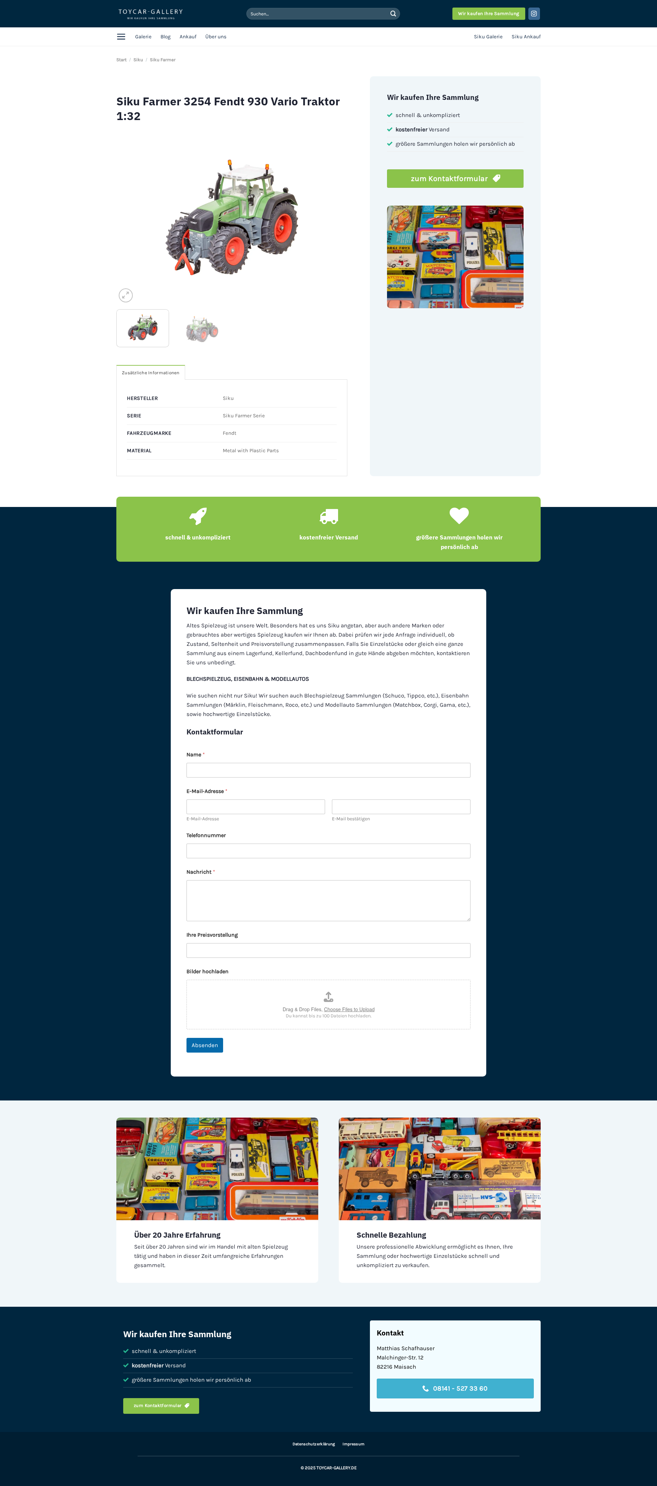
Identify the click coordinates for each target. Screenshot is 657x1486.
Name (195, 754)
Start (121, 59)
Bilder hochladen (207, 971)
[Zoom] (126, 295)
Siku (138, 59)
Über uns (216, 37)
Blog (165, 37)
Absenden (205, 1045)
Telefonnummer (206, 835)
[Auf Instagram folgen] (534, 13)
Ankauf (188, 37)
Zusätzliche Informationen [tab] (151, 372)
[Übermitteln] (393, 13)
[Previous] (130, 217)
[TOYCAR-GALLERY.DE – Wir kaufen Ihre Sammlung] (150, 14)
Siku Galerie (488, 37)
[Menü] (121, 36)
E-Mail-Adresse (202, 819)
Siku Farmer (163, 59)
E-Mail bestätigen (351, 819)
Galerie (143, 37)
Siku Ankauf (526, 37)
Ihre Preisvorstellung (212, 934)
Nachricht (200, 872)
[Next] (334, 217)
